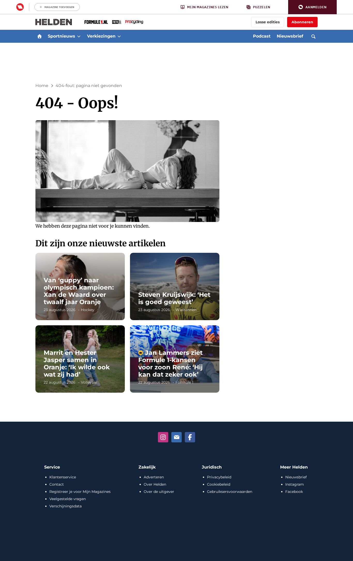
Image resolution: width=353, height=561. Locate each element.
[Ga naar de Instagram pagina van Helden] (163, 437)
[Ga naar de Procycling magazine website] (134, 22)
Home (41, 85)
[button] (312, 7)
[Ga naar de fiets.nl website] (116, 22)
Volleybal (89, 382)
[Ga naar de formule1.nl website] (96, 22)
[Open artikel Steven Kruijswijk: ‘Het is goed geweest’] (174, 286)
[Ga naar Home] (39, 36)
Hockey (87, 309)
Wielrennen (185, 309)
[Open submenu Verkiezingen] (119, 36)
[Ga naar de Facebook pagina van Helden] (190, 437)
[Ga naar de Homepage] (53, 22)
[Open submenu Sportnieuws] (79, 36)
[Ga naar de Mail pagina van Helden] (176, 437)
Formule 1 (184, 382)
